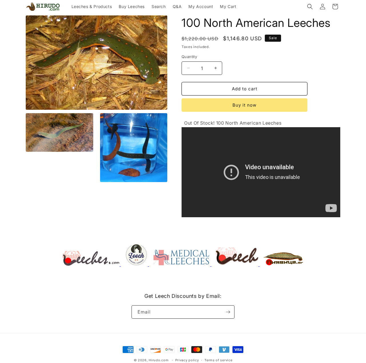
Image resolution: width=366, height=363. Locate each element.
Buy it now (244, 105)
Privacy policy (187, 360)
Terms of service (218, 360)
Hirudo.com (158, 360)
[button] (310, 6)
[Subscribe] (228, 312)
